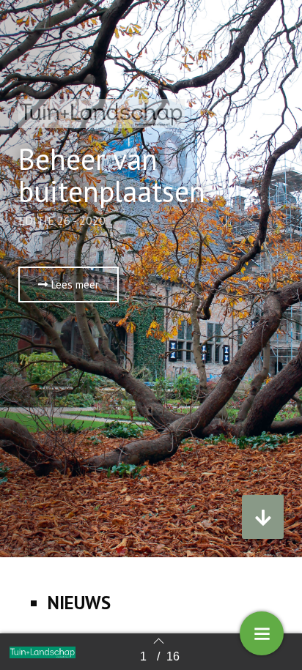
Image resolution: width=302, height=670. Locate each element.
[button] (68, 284)
